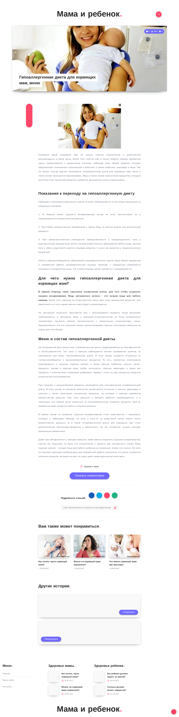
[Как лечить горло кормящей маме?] (53, 677)
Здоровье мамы (91, 467)
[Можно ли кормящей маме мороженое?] (53, 690)
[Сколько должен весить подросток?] (99, 690)
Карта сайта (8, 680)
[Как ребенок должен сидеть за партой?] (99, 677)
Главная (6, 673)
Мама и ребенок (88, 14)
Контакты (7, 686)
